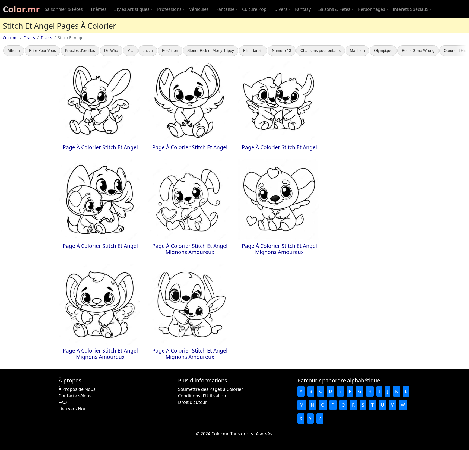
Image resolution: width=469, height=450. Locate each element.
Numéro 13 (281, 50)
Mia (130, 50)
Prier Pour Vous (42, 50)
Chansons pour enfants (320, 50)
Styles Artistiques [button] (132, 9)
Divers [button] (280, 9)
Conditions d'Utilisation (202, 396)
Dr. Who (111, 50)
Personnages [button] (371, 9)
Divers (29, 37)
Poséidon (170, 50)
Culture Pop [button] (254, 9)
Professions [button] (169, 9)
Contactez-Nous (75, 396)
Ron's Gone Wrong (418, 50)
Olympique (383, 50)
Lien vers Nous (74, 409)
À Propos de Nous (77, 389)
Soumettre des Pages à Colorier (210, 389)
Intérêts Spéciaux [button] (410, 9)
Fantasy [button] (303, 9)
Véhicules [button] (199, 9)
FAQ (63, 402)
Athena (14, 50)
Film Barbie (253, 50)
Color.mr (21, 9)
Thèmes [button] (98, 9)
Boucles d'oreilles (80, 50)
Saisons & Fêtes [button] (334, 9)
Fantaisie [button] (225, 9)
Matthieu (357, 50)
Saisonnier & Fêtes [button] (64, 9)
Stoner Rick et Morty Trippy (210, 50)
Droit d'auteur (192, 402)
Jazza (148, 50)
